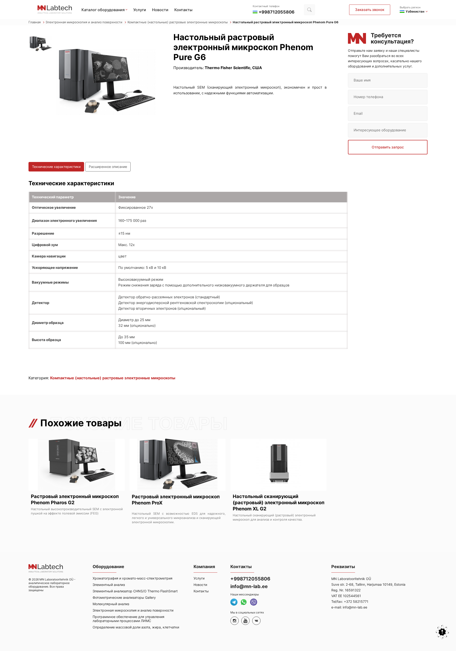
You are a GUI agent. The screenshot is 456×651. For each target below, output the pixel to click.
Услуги (139, 9)
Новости (160, 9)
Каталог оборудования (103, 9)
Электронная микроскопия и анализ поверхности (84, 22)
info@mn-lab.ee (249, 586)
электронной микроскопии (153, 522)
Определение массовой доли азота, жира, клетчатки (136, 627)
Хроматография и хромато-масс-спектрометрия (132, 578)
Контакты (183, 9)
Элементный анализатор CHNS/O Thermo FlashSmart (135, 591)
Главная (35, 22)
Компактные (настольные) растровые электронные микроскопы (178, 22)
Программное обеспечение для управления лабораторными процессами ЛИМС (128, 619)
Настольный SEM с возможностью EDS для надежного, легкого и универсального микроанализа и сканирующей (179, 516)
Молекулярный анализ (111, 604)
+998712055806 (250, 579)
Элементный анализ (109, 585)
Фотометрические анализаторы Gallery (124, 597)
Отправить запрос (388, 147)
